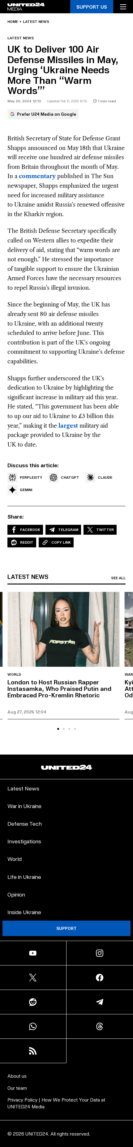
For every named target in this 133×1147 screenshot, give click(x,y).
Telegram (68, 529)
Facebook (30, 529)
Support (66, 928)
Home (12, 22)
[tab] (58, 729)
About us (17, 1075)
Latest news (36, 22)
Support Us (91, 6)
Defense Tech (24, 823)
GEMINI (26, 489)
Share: (15, 516)
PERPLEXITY (31, 477)
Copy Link (61, 542)
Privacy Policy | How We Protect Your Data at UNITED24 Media (56, 1103)
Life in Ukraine (24, 876)
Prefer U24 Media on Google (46, 114)
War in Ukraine (24, 806)
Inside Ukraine (24, 912)
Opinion (16, 894)
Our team (17, 1087)
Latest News (23, 788)
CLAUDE (105, 477)
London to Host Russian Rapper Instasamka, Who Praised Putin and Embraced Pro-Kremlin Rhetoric (59, 688)
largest (68, 425)
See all (118, 578)
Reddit (26, 542)
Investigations (24, 841)
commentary (37, 176)
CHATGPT (70, 477)
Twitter (105, 529)
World (14, 674)
